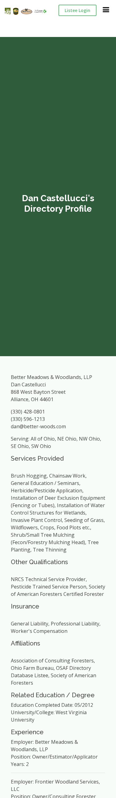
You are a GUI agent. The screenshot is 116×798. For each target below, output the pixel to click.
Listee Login (77, 10)
